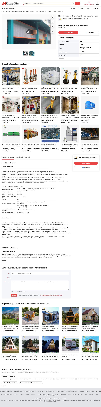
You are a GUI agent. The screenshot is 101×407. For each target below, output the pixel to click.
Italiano (56, 394)
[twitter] (100, 391)
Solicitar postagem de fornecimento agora (51, 295)
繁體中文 (22, 394)
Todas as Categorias (9, 8)
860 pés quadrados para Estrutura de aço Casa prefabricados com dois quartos (50, 328)
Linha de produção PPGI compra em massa (31, 383)
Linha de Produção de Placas (10, 383)
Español (39, 394)
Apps (88, 8)
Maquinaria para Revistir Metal (55, 11)
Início (3, 11)
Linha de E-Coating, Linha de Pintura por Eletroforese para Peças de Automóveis (30, 145)
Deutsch (44, 394)
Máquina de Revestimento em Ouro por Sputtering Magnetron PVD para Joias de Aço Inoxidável (50, 88)
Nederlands (80, 394)
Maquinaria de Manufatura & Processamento (17, 11)
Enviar (14, 295)
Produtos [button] (27, 3)
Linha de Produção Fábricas (10, 379)
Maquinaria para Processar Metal (38, 11)
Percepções (81, 391)
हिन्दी (86, 394)
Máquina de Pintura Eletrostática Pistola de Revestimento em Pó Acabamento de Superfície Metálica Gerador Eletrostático (30, 88)
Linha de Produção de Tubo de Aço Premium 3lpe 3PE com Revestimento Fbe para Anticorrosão (11, 88)
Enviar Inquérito (68, 32)
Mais (3, 385)
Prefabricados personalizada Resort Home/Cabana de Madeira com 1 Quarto (30, 328)
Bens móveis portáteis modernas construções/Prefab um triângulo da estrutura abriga (50, 356)
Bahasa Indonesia (54, 395)
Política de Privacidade (29, 391)
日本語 (27, 394)
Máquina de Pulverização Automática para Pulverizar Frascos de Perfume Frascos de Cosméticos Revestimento (11, 116)
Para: (9, 277)
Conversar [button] (91, 32)
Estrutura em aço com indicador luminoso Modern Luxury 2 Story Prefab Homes (90, 356)
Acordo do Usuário (18, 391)
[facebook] (96, 391)
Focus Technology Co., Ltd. (48, 398)
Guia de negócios (90, 391)
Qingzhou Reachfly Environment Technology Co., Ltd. (75, 18)
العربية (74, 394)
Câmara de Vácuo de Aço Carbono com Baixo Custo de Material (89, 116)
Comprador (72, 8)
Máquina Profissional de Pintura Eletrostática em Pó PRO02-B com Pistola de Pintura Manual (49, 116)
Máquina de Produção (25, 379)
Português (50, 394)
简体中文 (16, 394)
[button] (73, 3)
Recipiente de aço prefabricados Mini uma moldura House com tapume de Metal (9, 356)
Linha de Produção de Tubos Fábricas (43, 379)
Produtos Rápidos (60, 391)
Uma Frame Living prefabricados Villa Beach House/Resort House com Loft (70, 328)
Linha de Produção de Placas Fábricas (87, 379)
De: (9, 273)
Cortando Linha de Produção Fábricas (65, 379)
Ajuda (81, 8)
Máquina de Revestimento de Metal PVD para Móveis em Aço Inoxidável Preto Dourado (70, 116)
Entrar (97, 4)
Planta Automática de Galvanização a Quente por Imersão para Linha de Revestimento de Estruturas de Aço (89, 145)
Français (33, 394)
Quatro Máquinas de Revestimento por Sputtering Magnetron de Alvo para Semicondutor (69, 145)
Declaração (9, 391)
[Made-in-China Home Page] (10, 3)
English (10, 394)
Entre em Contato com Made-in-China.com (45, 391)
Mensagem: (7, 282)
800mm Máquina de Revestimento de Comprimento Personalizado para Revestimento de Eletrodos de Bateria (11, 145)
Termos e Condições (52, 401)
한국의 (69, 394)
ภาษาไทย (91, 394)
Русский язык (63, 394)
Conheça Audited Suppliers (71, 391)
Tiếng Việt (45, 395)
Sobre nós (2, 391)
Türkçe (96, 394)
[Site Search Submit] (77, 3)
